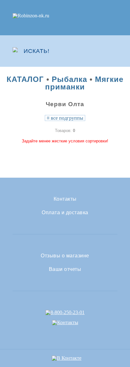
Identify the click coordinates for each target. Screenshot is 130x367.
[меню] (113, 51)
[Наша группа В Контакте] (66, 358)
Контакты (65, 199)
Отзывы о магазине (65, 255)
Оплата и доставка (65, 212)
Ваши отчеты (65, 269)
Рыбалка (69, 79)
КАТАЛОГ (25, 79)
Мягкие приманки (84, 83)
